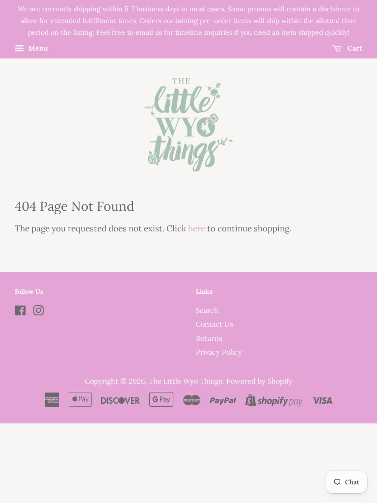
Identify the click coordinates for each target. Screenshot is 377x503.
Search (207, 310)
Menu (37, 48)
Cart (354, 48)
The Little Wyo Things (185, 381)
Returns (209, 338)
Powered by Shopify (259, 381)
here (196, 228)
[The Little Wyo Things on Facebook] (20, 312)
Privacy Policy (219, 352)
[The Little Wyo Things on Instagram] (38, 312)
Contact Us (214, 324)
